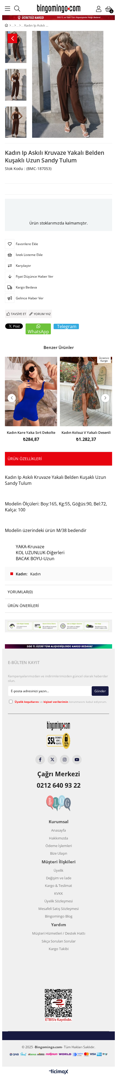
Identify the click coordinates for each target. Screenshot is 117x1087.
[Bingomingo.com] (58, 8)
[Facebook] (40, 759)
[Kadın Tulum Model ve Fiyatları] (20, 25)
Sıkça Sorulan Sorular (59, 941)
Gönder (100, 691)
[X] (52, 759)
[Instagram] (64, 759)
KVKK (58, 893)
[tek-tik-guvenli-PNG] (59, 741)
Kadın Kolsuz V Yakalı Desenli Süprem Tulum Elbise (86, 432)
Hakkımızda (58, 838)
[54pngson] (58, 1054)
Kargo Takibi (59, 948)
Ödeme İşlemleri (58, 845)
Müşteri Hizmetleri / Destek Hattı (58, 933)
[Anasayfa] (10, 25)
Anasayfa (58, 830)
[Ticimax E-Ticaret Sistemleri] (58, 1072)
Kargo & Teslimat (58, 885)
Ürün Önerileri (23, 605)
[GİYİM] (15, 25)
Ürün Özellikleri (25, 458)
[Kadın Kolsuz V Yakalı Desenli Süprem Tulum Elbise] (86, 391)
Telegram (66, 326)
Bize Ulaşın (58, 853)
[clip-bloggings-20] (59, 803)
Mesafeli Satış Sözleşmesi (58, 908)
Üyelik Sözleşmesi (58, 901)
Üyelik (58, 870)
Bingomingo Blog (58, 916)
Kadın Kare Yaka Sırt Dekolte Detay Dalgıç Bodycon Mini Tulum (31, 432)
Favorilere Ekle (31, 419)
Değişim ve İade (58, 878)
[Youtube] (77, 759)
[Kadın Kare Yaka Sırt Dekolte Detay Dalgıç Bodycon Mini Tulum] (31, 391)
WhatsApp (38, 331)
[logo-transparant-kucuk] (59, 725)
